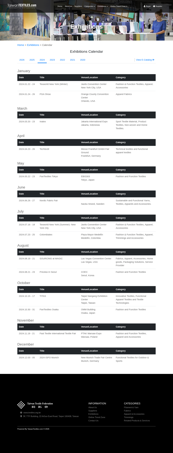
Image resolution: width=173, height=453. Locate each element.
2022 (62, 60)
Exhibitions (102, 6)
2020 (82, 60)
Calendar (102, 13)
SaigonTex (116, 13)
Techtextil (115, 16)
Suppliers (78, 6)
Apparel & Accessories (134, 414)
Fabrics (89, 16)
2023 (52, 60)
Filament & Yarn (92, 13)
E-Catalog (103, 16)
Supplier (159, 6)
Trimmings (90, 26)
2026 (21, 60)
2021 (72, 60)
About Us (92, 407)
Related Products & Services (137, 421)
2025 (32, 60)
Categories (88, 6)
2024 (42, 60)
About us (68, 6)
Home (59, 6)
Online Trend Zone (118, 6)
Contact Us (93, 421)
